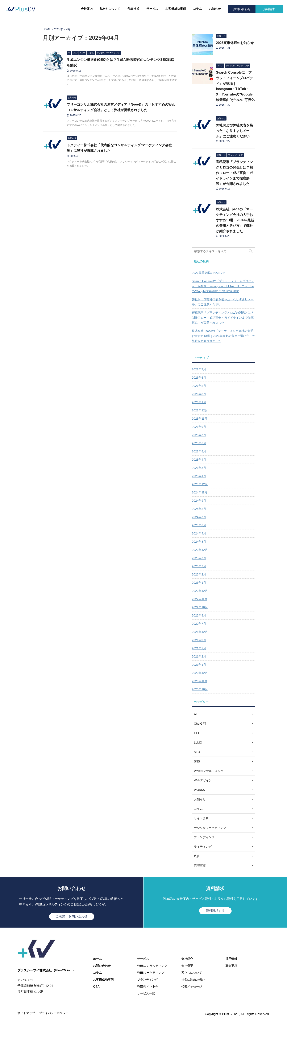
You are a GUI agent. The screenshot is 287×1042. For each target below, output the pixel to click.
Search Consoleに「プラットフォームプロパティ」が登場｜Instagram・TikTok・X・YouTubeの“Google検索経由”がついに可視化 (223, 286)
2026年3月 (199, 394)
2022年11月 (199, 599)
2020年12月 (200, 673)
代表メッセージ (191, 986)
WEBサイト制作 (147, 986)
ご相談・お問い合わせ (71, 916)
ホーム (97, 958)
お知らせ (215, 8)
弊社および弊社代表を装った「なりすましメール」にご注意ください (234, 130)
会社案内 (87, 8)
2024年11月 (199, 492)
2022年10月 (200, 607)
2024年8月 (199, 508)
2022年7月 (199, 623)
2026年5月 (199, 385)
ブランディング (147, 979)
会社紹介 (187, 958)
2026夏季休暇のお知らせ (235, 43)
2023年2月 (199, 574)
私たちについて (110, 8)
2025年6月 (199, 443)
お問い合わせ (242, 9)
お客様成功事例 (175, 8)
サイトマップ (26, 1013)
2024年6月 (199, 525)
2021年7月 (199, 648)
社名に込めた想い (193, 979)
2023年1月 (199, 582)
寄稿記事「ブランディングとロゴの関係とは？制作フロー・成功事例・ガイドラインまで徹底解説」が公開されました (234, 173)
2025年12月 (200, 410)
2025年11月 (199, 418)
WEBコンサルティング (152, 965)
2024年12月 (200, 484)
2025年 (58, 29)
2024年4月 (199, 533)
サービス (152, 8)
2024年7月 (199, 517)
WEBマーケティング (150, 972)
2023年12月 (200, 549)
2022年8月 (199, 615)
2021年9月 (199, 640)
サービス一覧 (146, 993)
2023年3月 (199, 566)
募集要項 (231, 965)
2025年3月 (199, 467)
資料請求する (215, 910)
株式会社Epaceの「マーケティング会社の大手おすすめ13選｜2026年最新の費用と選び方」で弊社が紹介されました (235, 220)
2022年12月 (200, 591)
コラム (197, 8)
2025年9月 (199, 426)
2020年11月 (199, 681)
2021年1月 (199, 664)
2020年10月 (200, 689)
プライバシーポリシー (53, 1013)
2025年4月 (199, 459)
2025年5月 (199, 451)
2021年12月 (200, 632)
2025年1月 (199, 476)
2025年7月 (199, 435)
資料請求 (269, 9)
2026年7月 (199, 369)
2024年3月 (199, 541)
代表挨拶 (133, 8)
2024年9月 (199, 500)
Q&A (96, 986)
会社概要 (187, 965)
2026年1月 (199, 402)
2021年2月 (199, 656)
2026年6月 (199, 377)
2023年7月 (199, 558)
